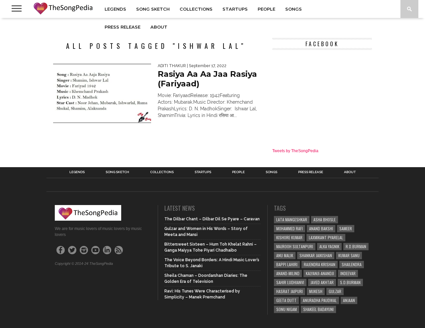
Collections (196, 9)
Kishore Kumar (289, 237)
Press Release (122, 27)
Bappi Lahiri (287, 264)
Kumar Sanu (349, 255)
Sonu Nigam (286, 309)
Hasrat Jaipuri (289, 291)
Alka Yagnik (329, 246)
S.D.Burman (350, 282)
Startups (235, 9)
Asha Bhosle (324, 219)
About (158, 27)
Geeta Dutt (286, 300)
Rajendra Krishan (319, 264)
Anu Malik (284, 255)
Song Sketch (153, 9)
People (266, 9)
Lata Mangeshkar (291, 219)
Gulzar (335, 291)
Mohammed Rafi (289, 228)
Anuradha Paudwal (320, 300)
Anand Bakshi (321, 228)
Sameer (345, 228)
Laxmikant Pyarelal (326, 237)
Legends (115, 9)
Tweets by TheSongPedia (295, 151)
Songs (293, 9)
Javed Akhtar (322, 282)
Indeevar (348, 273)
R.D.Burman (356, 246)
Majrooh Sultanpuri (294, 246)
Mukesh (315, 291)
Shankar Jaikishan (315, 255)
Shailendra (352, 264)
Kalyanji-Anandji (320, 273)
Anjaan (349, 300)
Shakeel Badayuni (318, 309)
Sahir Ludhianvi (290, 282)
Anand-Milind (287, 273)
